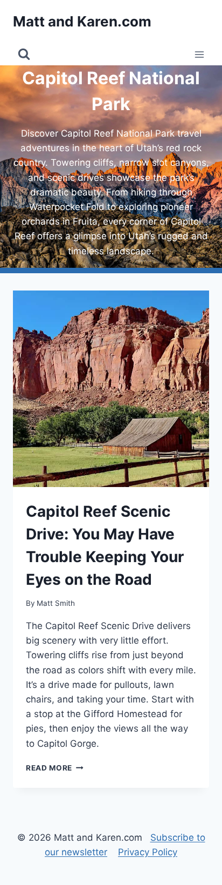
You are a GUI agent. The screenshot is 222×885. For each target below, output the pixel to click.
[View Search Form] (24, 54)
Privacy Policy (147, 852)
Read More (55, 768)
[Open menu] (199, 54)
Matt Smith (56, 603)
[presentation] (111, 389)
